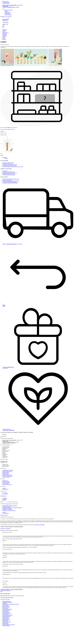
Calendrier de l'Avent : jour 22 (8, 163)
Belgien (7, 619)
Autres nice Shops (6, 513)
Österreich (9, 601)
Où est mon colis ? (6, 483)
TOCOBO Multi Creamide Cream (8, 171)
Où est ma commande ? (9, 9)
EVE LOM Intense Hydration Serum (9, 174)
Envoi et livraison (6, 473)
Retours (6, 10)
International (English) (15, 604)
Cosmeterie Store (5, 489)
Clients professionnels (6, 476)
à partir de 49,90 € (12, 5)
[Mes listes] (3, 25)
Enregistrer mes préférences (5, 589)
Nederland (9, 612)
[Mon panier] (38, 27)
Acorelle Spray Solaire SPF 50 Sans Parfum (10, 182)
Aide (3, 8)
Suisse (7, 608)
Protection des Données (7, 506)
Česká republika (12, 624)
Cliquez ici (2, 131)
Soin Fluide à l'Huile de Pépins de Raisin (10, 181)
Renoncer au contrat (3, 515)
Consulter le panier (6, 3)
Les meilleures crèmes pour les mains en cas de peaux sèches (13, 166)
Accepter (2, 526)
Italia (6, 603)
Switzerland (10, 609)
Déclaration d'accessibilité (7, 508)
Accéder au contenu (6, 2)
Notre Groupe (5, 492)
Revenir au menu (5, 1)
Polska (7, 617)
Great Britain (10, 614)
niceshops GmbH (8, 503)
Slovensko (9, 621)
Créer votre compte (6, 481)
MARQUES (5, 157)
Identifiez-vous (5, 20)
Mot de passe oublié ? (6, 482)
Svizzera (8, 607)
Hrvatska (8, 618)
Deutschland (10, 602)
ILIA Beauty (5, 170)
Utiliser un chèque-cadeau (7, 484)
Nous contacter (7, 13)
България (9, 615)
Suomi (7, 622)
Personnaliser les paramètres (18, 526)
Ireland (7, 623)
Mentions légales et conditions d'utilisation (10, 505)
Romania (8, 625)
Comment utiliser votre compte (8, 470)
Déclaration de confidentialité (39, 524)
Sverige (7, 613)
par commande (11, 7)
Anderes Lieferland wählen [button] (5, 599)
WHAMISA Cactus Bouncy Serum (9, 173)
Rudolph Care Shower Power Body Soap (10, 172)
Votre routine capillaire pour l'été (8, 162)
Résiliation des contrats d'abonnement (9, 510)
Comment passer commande (7, 471)
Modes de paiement (8, 12)
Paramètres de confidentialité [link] (7, 509)
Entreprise (4, 512)
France (7, 605)
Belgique (8, 616)
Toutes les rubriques (8, 14)
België (7, 620)
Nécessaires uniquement (9, 526)
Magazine (4, 488)
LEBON (6, 158)
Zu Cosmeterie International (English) (6, 597)
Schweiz (8, 606)
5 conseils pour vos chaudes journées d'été (10, 164)
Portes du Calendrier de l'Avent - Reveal (9, 165)
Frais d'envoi (7, 11)
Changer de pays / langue (13, 501)
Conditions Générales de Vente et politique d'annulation (12, 507)
